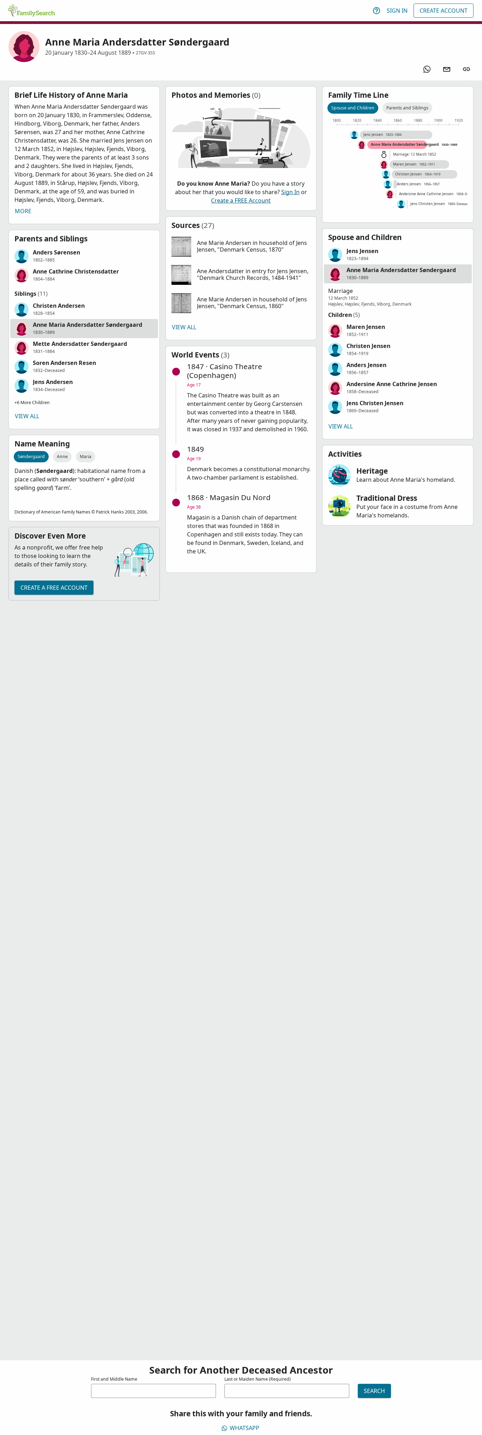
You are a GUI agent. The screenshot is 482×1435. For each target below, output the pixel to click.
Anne (62, 457)
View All (27, 416)
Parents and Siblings (407, 108)
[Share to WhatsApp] (427, 69)
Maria (85, 457)
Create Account (444, 10)
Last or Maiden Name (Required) (257, 1379)
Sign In (397, 10)
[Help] (376, 11)
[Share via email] (447, 69)
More (23, 211)
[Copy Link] (466, 69)
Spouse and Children (352, 108)
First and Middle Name (114, 1379)
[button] (84, 256)
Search (374, 1391)
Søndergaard (31, 457)
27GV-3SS (145, 53)
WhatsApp (244, 1428)
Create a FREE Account (54, 588)
